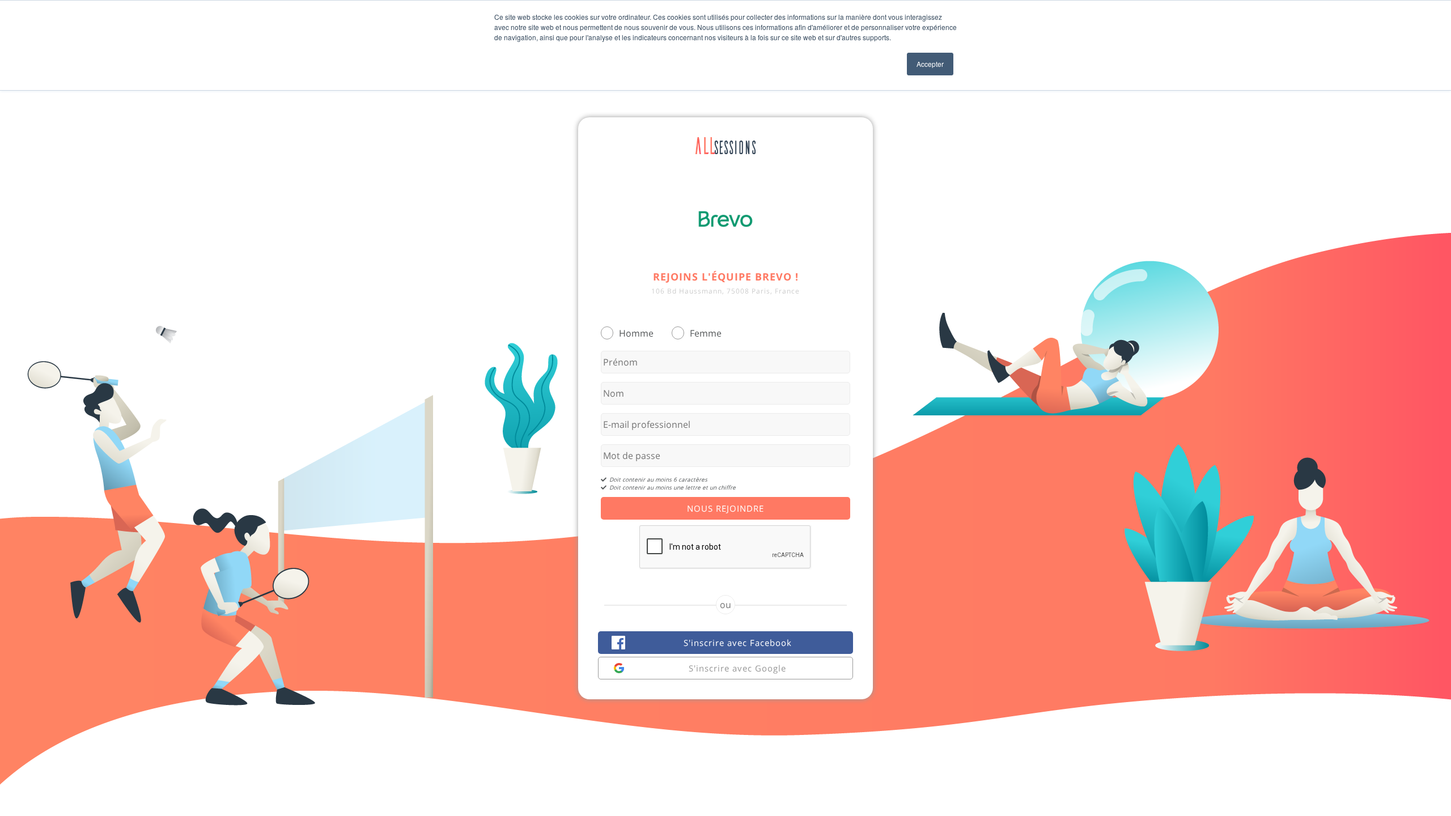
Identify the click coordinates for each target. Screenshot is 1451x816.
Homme (636, 333)
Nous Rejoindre (725, 508)
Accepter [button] (930, 64)
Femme (706, 333)
